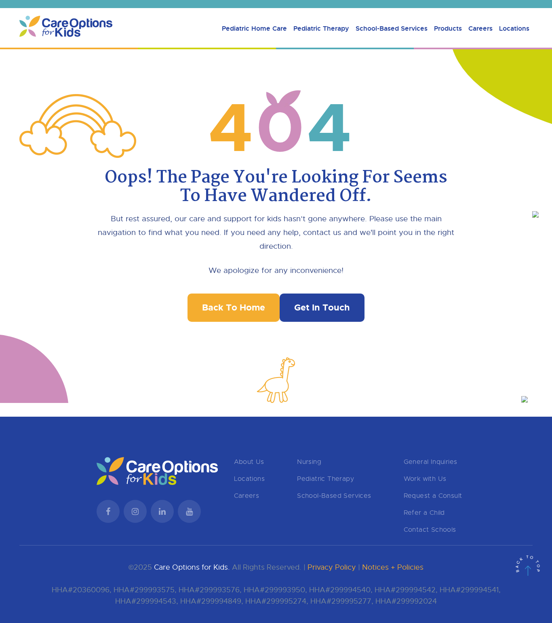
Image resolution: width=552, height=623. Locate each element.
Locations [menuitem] (514, 28)
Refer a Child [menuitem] (424, 513)
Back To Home (233, 307)
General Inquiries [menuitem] (430, 462)
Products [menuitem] (448, 28)
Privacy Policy (332, 567)
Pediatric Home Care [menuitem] (254, 28)
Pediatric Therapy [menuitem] (321, 28)
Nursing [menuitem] (309, 462)
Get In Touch (322, 307)
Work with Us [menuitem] (425, 479)
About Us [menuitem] (249, 462)
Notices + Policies (392, 567)
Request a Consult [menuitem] (433, 496)
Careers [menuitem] (480, 28)
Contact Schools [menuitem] (430, 530)
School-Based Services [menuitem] (392, 28)
